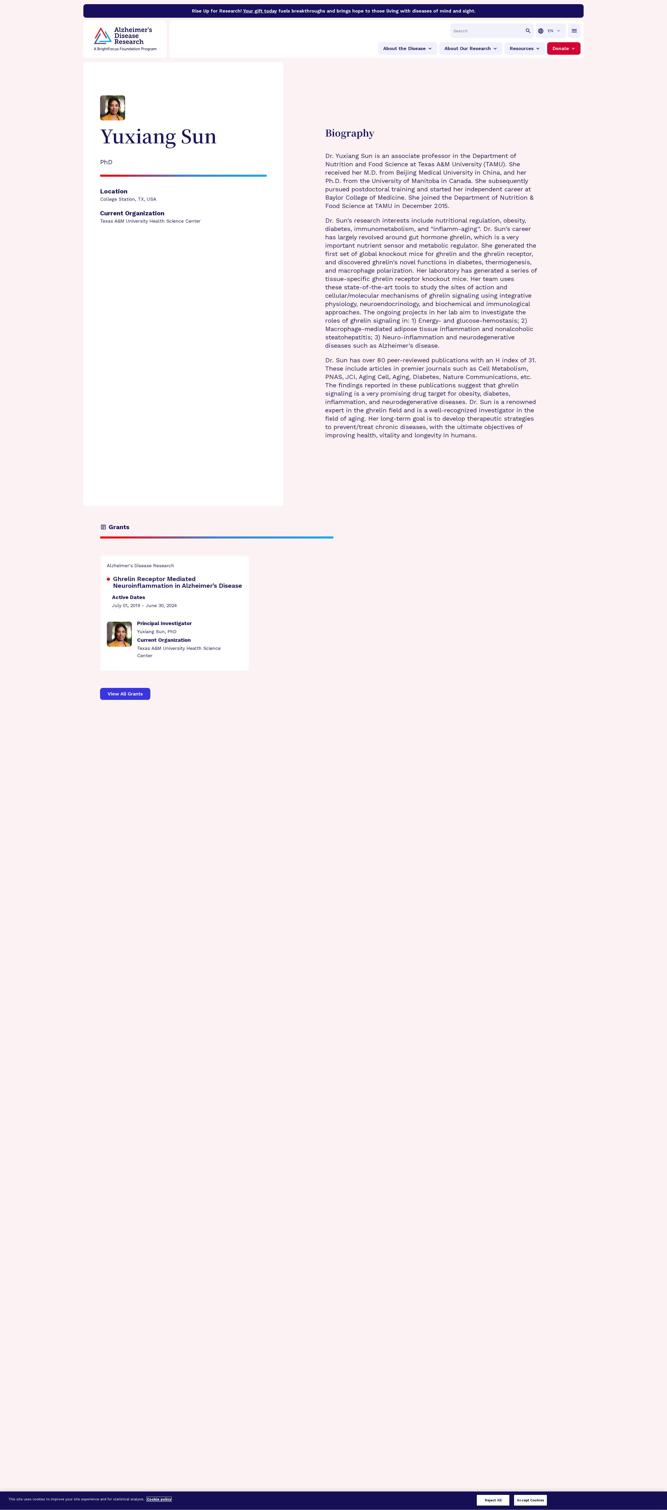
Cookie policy (159, 1499)
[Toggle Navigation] (574, 30)
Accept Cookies (530, 1500)
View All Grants (125, 693)
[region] (333, 1500)
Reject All (493, 1500)
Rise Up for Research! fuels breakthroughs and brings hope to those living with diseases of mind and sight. (333, 11)
